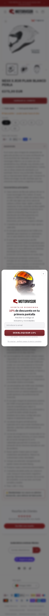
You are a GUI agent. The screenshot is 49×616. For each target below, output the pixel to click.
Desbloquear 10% (24, 333)
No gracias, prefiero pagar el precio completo (24, 341)
